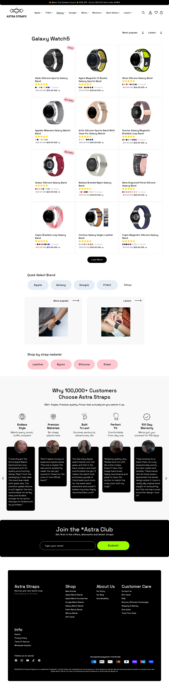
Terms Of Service (22, 641)
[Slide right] (166, 478)
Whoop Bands (71, 613)
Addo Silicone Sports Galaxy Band (51, 79)
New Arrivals (70, 591)
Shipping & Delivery (130, 605)
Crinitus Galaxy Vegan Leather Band (96, 236)
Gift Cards (69, 616)
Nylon (61, 364)
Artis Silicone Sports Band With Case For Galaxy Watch (97, 132)
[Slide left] (3, 478)
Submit (113, 545)
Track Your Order (129, 613)
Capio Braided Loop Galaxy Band (50, 236)
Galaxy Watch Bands (74, 605)
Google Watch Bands (74, 602)
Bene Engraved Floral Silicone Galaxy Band (138, 184)
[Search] (143, 12)
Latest (152, 32)
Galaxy (61, 285)
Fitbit (107, 285)
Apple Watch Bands (74, 594)
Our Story (101, 591)
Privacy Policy (21, 637)
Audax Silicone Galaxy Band (51, 182)
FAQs (124, 598)
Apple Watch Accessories (76, 598)
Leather (38, 364)
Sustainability (103, 598)
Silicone (84, 364)
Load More (97, 259)
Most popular (130, 32)
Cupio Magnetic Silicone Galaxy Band (140, 236)
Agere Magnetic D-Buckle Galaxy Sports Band (93, 79)
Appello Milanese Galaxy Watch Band (52, 132)
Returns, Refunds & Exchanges (135, 602)
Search (18, 634)
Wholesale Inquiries (23, 645)
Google (84, 285)
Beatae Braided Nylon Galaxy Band (95, 184)
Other (128, 285)
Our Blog (100, 594)
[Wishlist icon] (156, 12)
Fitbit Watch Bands (73, 609)
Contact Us (127, 591)
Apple (38, 285)
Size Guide (126, 609)
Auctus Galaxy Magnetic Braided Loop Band (136, 132)
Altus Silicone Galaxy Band (137, 77)
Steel (107, 364)
